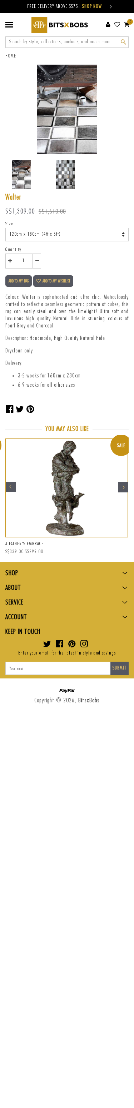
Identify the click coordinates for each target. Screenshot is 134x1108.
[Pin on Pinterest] (30, 409)
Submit (119, 668)
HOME (10, 56)
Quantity (13, 249)
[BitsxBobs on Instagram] (84, 645)
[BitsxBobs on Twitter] (47, 645)
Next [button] (123, 487)
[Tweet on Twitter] (20, 409)
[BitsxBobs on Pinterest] (72, 645)
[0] (127, 24)
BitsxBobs (89, 700)
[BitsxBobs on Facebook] (59, 645)
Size (9, 223)
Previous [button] (10, 487)
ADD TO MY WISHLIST (56, 281)
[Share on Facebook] (9, 409)
